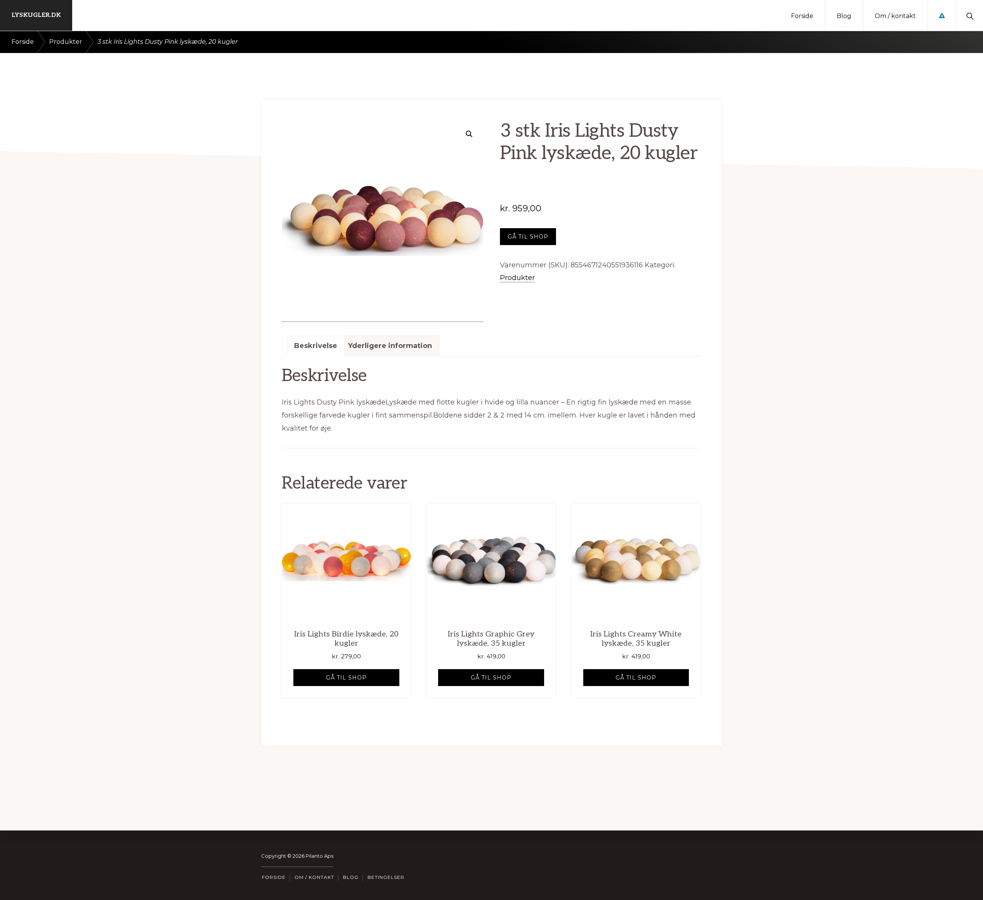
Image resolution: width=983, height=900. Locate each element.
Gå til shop (528, 236)
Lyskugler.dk (36, 15)
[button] (970, 15)
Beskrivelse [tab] (315, 345)
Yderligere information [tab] (390, 345)
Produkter (65, 41)
